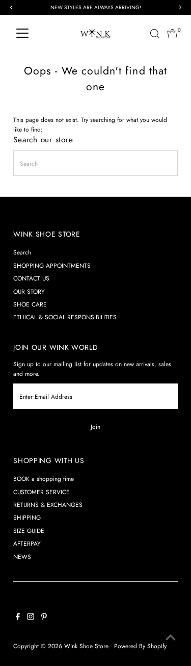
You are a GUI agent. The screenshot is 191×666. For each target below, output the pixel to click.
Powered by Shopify (140, 646)
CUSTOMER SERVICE (41, 492)
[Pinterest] (44, 618)
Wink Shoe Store (86, 646)
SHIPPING (27, 517)
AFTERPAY (27, 543)
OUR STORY (29, 291)
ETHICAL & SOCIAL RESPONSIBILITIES (65, 317)
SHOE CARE (30, 304)
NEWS (22, 556)
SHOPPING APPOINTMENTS (52, 265)
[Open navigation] (22, 33)
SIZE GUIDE (28, 530)
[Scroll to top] (170, 638)
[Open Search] (154, 33)
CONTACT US (31, 278)
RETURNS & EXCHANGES (48, 504)
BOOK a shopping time (43, 478)
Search (22, 252)
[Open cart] (172, 33)
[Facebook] (17, 618)
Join (95, 426)
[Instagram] (30, 618)
